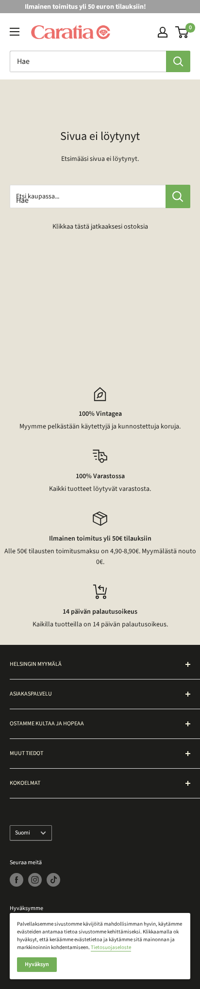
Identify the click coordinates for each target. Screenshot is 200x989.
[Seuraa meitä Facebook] (16, 880)
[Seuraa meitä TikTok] (53, 880)
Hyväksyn (37, 964)
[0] (182, 32)
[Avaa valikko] (14, 32)
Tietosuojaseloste (111, 947)
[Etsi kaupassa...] (178, 196)
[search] (88, 61)
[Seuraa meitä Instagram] (35, 880)
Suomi (22, 833)
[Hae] (178, 61)
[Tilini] (162, 32)
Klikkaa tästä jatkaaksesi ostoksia (100, 227)
